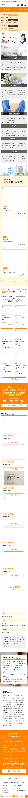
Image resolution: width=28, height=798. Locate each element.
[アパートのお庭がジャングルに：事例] (7, 359)
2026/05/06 (18, 315)
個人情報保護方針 (22, 790)
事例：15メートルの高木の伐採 (9, 28)
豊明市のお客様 (8, 543)
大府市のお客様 (8, 488)
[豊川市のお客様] (14, 452)
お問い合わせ (13, 790)
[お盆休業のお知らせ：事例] (14, 202)
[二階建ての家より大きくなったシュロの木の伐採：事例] (20, 359)
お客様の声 (5, 792)
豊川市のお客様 (8, 462)
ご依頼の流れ (6, 790)
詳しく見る (22, 213)
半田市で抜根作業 (19, 341)
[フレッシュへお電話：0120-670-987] (18, 5)
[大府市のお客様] (14, 478)
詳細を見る (9, 324)
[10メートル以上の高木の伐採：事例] (7, 335)
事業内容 (5, 785)
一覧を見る (24, 9)
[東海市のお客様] (14, 559)
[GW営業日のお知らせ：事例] (14, 233)
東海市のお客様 (8, 569)
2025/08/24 (18, 339)
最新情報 (5, 788)
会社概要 (12, 788)
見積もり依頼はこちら (14, 405)
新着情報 (5, 267)
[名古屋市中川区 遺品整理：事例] (7, 312)
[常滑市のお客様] (14, 426)
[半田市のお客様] (14, 504)
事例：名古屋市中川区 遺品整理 (9, 22)
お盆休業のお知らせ (6, 17)
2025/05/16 (18, 363)
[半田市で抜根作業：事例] (20, 335)
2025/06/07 (4, 363)
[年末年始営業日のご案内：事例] (14, 263)
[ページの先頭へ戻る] (26, 796)
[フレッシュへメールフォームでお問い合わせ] (22, 5)
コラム (4, 206)
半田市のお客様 (8, 514)
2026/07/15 (4, 315)
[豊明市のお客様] (14, 533)
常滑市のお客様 (8, 436)
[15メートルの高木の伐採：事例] (20, 312)
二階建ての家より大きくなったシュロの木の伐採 (20, 367)
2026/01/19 (4, 339)
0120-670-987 (6, 633)
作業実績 (20, 785)
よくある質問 (13, 785)
